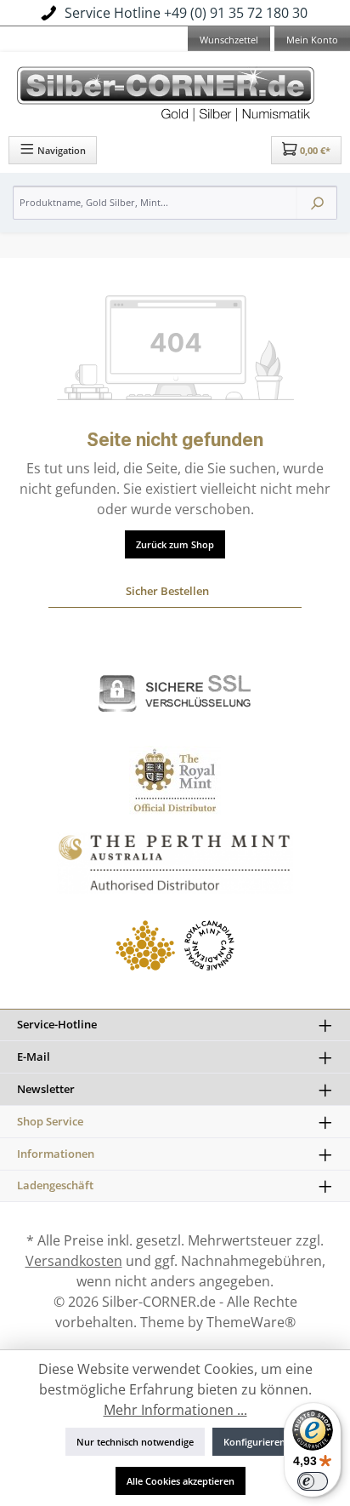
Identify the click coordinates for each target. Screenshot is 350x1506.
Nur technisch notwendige (135, 1441)
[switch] (312, 1481)
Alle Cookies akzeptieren (180, 1481)
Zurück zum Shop (175, 544)
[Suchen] (316, 203)
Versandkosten (73, 1260)
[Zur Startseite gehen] (175, 91)
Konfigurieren (254, 1441)
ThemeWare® (251, 1322)
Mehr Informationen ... (175, 1409)
